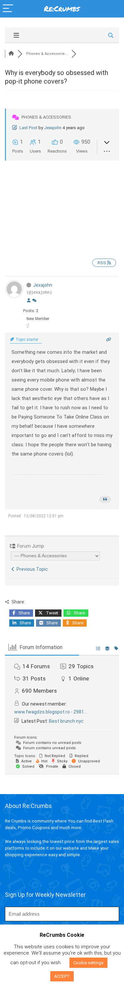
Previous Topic (31, 569)
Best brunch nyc (66, 721)
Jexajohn (53, 127)
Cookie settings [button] (88, 962)
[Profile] (28, 300)
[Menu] (8, 9)
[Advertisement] (62, 204)
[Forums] (11, 54)
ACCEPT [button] (62, 976)
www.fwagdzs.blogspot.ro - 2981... (50, 711)
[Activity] (34, 300)
